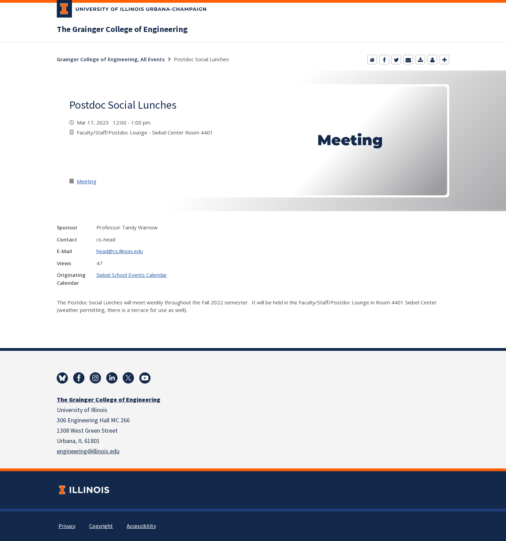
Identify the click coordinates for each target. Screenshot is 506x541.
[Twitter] (396, 59)
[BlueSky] (62, 378)
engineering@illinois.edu (88, 451)
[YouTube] (144, 378)
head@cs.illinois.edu (119, 251)
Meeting (86, 181)
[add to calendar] (420, 59)
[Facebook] (384, 59)
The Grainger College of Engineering (122, 29)
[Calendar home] (372, 59)
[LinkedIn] (111, 378)
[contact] (432, 59)
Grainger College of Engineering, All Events (111, 59)
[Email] (408, 59)
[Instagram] (95, 378)
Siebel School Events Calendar (131, 274)
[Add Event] (444, 59)
